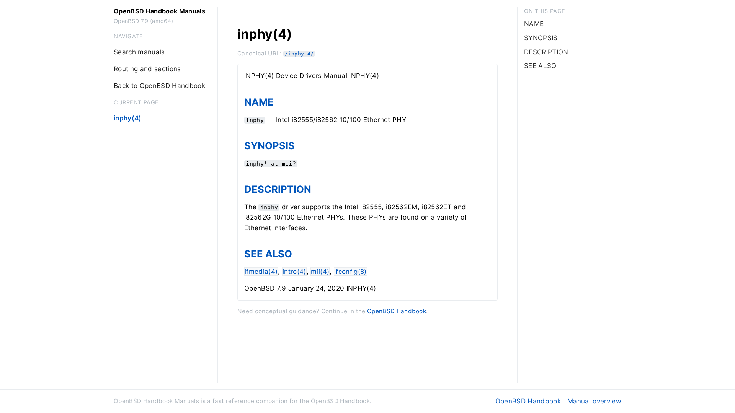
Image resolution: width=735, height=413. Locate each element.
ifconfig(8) (350, 271)
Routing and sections (147, 69)
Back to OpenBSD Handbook (159, 85)
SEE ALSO (268, 254)
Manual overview (594, 401)
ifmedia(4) (261, 271)
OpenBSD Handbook (396, 311)
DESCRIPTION (277, 189)
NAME (259, 102)
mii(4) (320, 271)
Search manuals (139, 52)
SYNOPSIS (269, 145)
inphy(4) (128, 118)
